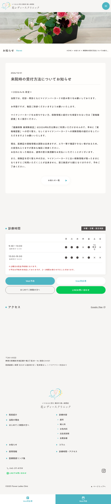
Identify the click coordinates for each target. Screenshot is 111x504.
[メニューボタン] (106, 6)
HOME (69, 50)
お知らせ (77, 50)
